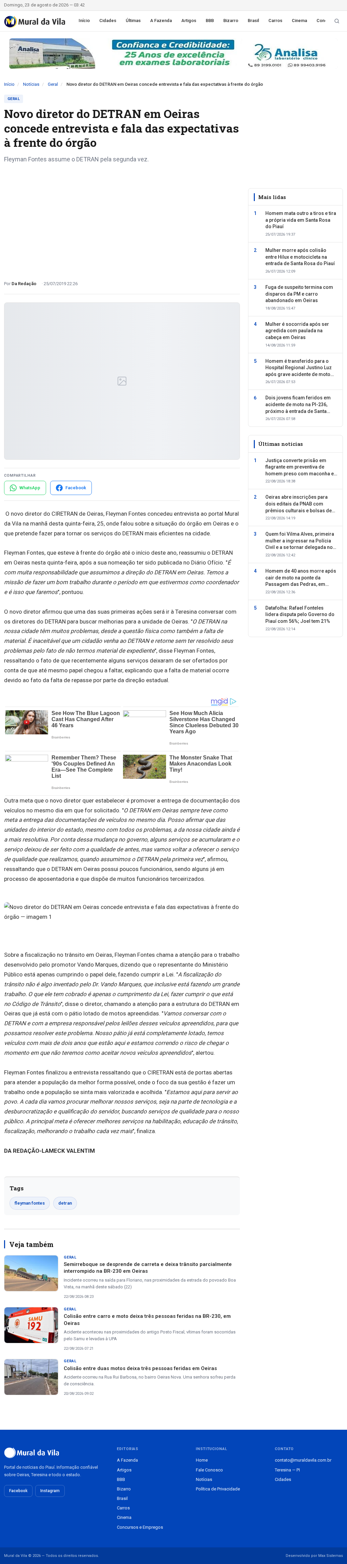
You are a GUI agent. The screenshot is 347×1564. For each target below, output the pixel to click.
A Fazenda (161, 20)
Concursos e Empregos (140, 1527)
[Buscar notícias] (337, 21)
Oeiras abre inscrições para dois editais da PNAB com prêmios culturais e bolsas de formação (298, 504)
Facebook (18, 1490)
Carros (275, 20)
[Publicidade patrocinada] (173, 53)
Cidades (107, 20)
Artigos (188, 20)
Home (202, 1460)
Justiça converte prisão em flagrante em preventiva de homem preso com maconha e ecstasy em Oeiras (299, 467)
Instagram (50, 1490)
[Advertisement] (122, 219)
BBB (210, 20)
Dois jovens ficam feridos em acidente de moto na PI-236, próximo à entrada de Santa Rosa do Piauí (298, 405)
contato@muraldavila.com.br (303, 1460)
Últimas (133, 20)
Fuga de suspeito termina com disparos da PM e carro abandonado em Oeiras (299, 293)
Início (84, 20)
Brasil (253, 20)
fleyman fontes (30, 1203)
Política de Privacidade (218, 1488)
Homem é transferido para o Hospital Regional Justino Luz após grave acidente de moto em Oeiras (298, 368)
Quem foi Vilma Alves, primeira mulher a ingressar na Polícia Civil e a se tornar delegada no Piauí (299, 541)
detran (65, 1203)
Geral (53, 84)
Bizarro (230, 20)
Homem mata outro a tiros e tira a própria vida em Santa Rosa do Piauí (300, 220)
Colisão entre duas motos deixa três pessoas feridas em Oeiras (140, 1368)
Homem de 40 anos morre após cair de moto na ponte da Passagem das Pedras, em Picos (300, 578)
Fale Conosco (209, 1469)
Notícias (31, 84)
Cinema (299, 20)
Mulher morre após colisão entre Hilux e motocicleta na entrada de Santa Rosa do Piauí (300, 257)
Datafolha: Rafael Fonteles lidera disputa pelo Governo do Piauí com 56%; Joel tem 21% (299, 614)
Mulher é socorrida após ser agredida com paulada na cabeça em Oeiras (297, 330)
